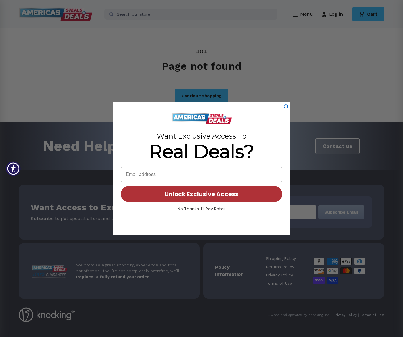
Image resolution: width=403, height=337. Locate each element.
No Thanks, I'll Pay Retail (201, 209)
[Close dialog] (286, 106)
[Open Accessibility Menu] (13, 168)
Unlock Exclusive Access (201, 194)
